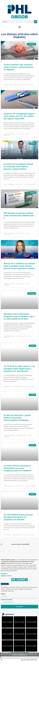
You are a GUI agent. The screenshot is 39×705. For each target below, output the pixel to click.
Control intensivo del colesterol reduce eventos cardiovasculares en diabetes (18, 67)
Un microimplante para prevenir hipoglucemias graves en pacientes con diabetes (18, 517)
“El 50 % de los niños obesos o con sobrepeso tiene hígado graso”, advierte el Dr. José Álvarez (19, 368)
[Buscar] (35, 21)
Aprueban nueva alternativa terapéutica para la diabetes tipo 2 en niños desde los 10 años (19, 316)
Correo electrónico (7, 599)
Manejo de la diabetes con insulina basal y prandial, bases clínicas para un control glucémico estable (19, 266)
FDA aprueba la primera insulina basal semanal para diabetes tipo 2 (19, 215)
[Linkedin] (19, 16)
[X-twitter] (26, 16)
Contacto (4, 574)
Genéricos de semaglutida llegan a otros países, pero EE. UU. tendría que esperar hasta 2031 (19, 116)
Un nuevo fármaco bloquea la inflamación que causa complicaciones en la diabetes (17, 468)
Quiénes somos (6, 576)
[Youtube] (22, 16)
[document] (19, 680)
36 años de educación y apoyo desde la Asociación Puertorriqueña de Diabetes (17, 417)
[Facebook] (12, 16)
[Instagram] (16, 16)
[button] (19, 27)
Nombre (3, 594)
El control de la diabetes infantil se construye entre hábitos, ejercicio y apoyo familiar (18, 166)
